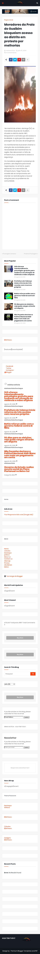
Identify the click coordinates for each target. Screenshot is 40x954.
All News (9, 340)
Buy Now (20, 638)
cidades (7, 551)
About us (7, 557)
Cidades (7, 826)
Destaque (7, 553)
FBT (36, 951)
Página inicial (8, 20)
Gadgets (7, 838)
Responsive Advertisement (20, 768)
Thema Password (10, 796)
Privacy (6, 563)
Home (6, 499)
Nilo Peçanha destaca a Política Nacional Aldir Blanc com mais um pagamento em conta (23, 318)
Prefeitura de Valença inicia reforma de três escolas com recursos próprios (23, 284)
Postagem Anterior (9, 254)
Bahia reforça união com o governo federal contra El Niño (24, 296)
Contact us (8, 559)
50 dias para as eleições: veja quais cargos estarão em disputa (24, 306)
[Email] (23, 59)
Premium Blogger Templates (21, 951)
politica (7, 555)
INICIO (6, 539)
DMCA (6, 567)
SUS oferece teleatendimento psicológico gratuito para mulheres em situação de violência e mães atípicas (24, 271)
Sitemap (7, 561)
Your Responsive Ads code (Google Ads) (18, 515)
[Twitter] (15, 59)
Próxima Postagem (30, 254)
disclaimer (8, 565)
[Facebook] (11, 59)
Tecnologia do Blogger (14, 576)
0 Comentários (11, 53)
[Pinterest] (19, 59)
